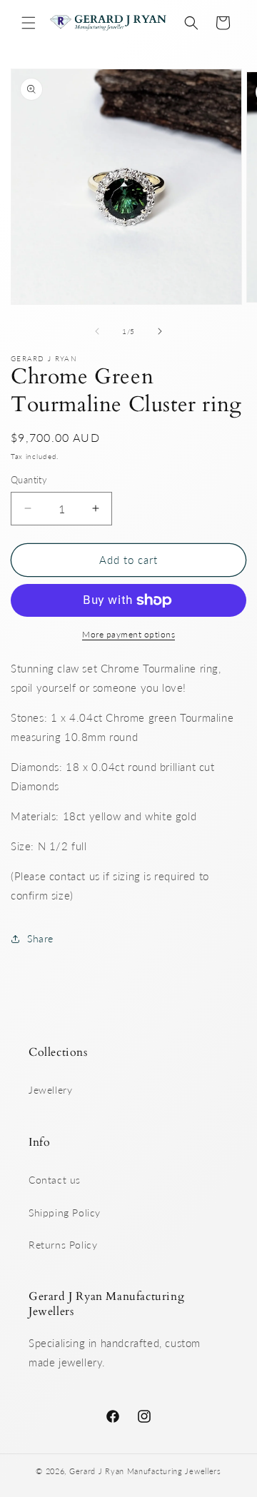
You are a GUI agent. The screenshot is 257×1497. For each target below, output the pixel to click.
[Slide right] (160, 331)
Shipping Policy (65, 1212)
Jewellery (50, 1090)
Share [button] (40, 938)
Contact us (55, 1180)
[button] (28, 23)
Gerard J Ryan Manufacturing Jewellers (145, 1471)
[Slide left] (97, 331)
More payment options (128, 634)
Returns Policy (63, 1245)
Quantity (29, 479)
